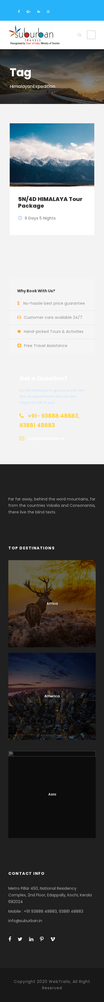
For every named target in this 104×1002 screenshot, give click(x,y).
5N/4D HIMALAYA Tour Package (50, 202)
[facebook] (19, 11)
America (52, 696)
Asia (52, 794)
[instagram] (48, 11)
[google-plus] (29, 11)
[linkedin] (38, 11)
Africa (52, 603)
